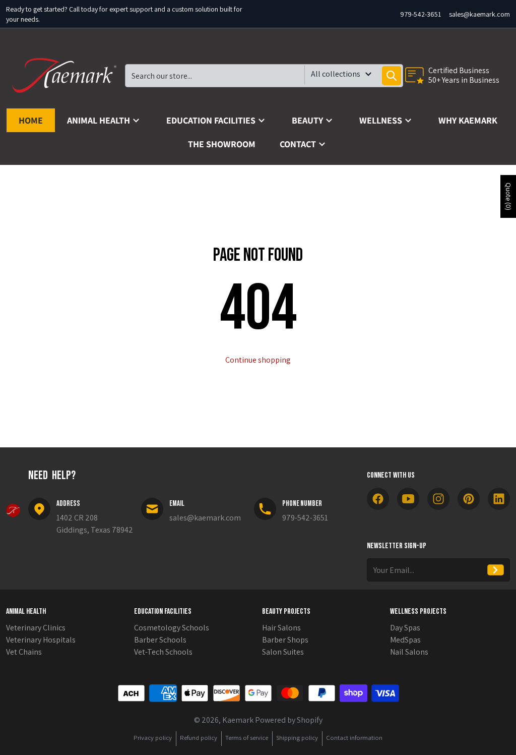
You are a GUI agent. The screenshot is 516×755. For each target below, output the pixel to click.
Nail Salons (409, 652)
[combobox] (264, 75)
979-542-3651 (420, 14)
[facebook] (378, 499)
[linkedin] (499, 499)
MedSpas (405, 639)
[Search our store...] (391, 75)
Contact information (354, 737)
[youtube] (408, 499)
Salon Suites (283, 652)
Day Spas (405, 627)
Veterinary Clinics (36, 627)
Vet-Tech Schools (163, 652)
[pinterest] (469, 499)
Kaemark (237, 720)
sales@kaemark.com (479, 14)
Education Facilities (162, 611)
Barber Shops (285, 639)
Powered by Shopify (288, 720)
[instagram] (438, 499)
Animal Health (26, 611)
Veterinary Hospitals (41, 639)
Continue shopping (258, 360)
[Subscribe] (495, 569)
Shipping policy (297, 737)
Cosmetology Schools (171, 627)
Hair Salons (281, 627)
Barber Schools (160, 639)
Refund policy (198, 737)
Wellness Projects (418, 611)
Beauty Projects (286, 611)
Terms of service (246, 737)
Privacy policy (153, 737)
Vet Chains (24, 652)
